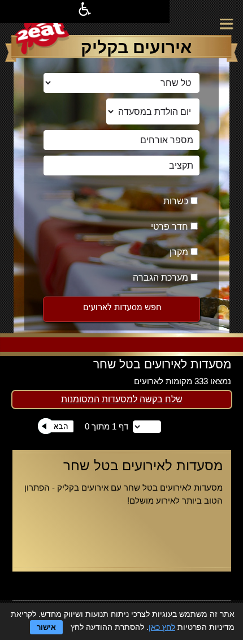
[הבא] (55, 431)
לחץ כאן (162, 627)
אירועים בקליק (136, 47)
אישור (46, 627)
